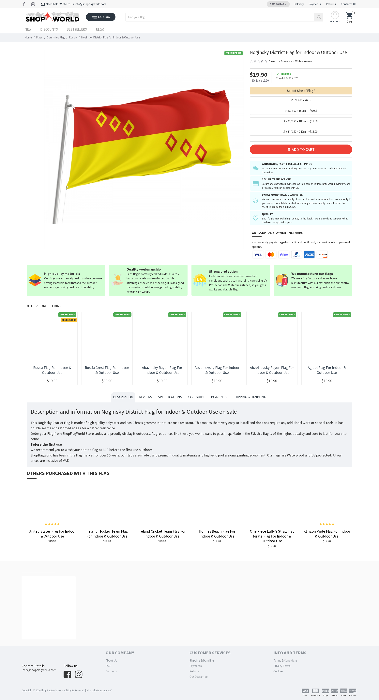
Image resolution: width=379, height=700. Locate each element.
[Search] (318, 17)
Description (123, 397)
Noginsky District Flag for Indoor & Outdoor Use (49, 630)
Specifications (170, 397)
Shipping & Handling (249, 397)
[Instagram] (33, 4)
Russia (73, 37)
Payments (219, 397)
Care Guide (196, 397)
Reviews (145, 397)
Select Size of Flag (300, 91)
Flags (39, 37)
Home (28, 37)
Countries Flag (56, 37)
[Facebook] (24, 4)
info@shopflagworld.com (39, 670)
